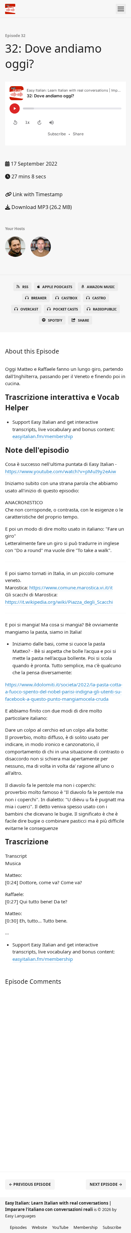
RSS (25, 286)
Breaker (38, 297)
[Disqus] (65, 1075)
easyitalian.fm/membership (42, 436)
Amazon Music (101, 286)
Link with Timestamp (37, 194)
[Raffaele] (41, 247)
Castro (99, 297)
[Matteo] (15, 247)
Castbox (69, 297)
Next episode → (106, 1184)
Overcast (29, 309)
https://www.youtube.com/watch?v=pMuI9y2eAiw (60, 471)
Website (39, 1227)
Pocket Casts (65, 309)
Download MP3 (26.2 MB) (41, 207)
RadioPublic (105, 309)
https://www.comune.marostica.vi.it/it (71, 587)
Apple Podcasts (57, 286)
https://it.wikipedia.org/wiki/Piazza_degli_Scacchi (59, 602)
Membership (85, 1227)
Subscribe (112, 1227)
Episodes (18, 1227)
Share (83, 320)
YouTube (60, 1227)
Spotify (55, 320)
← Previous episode (30, 1184)
